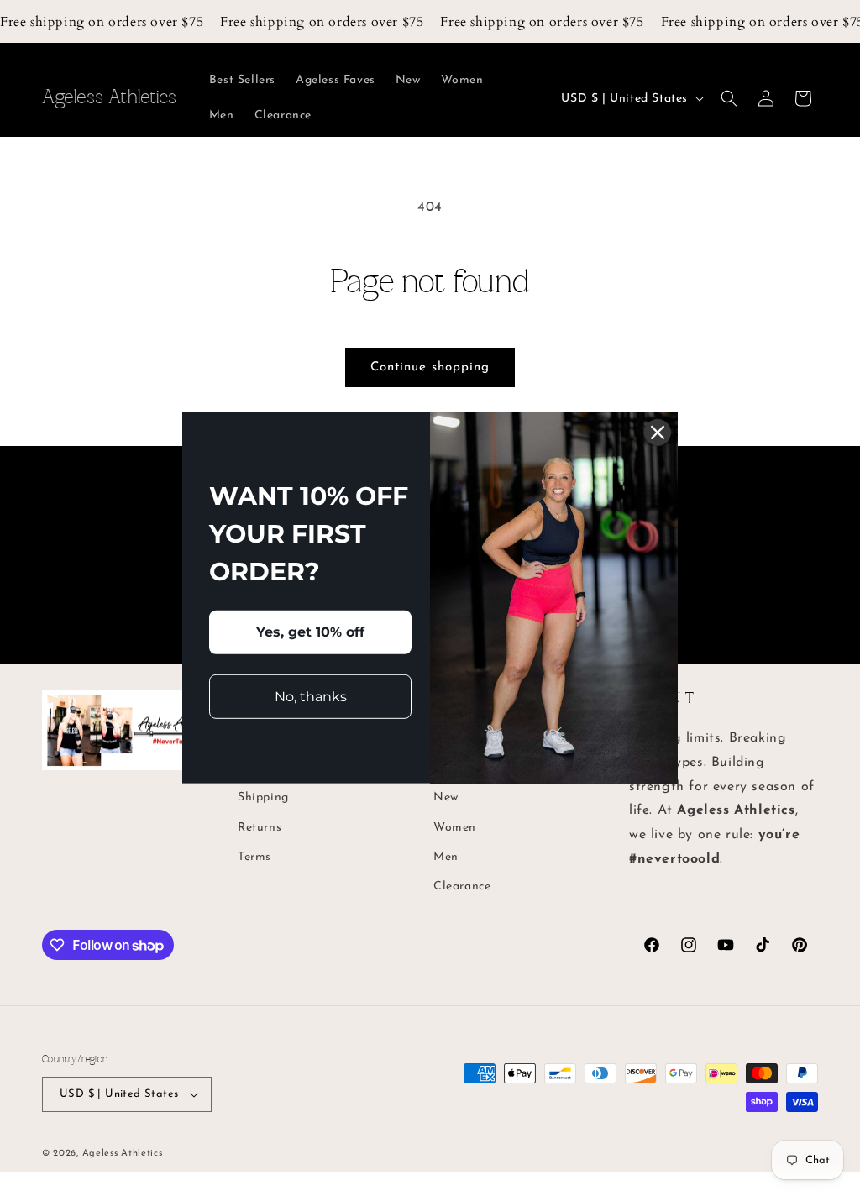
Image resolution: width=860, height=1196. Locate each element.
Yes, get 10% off (310, 632)
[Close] (657, 432)
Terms (254, 857)
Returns (259, 827)
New (446, 797)
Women (454, 827)
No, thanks (311, 696)
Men (446, 857)
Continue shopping (430, 367)
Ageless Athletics (122, 1153)
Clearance (461, 886)
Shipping (263, 797)
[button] (729, 98)
